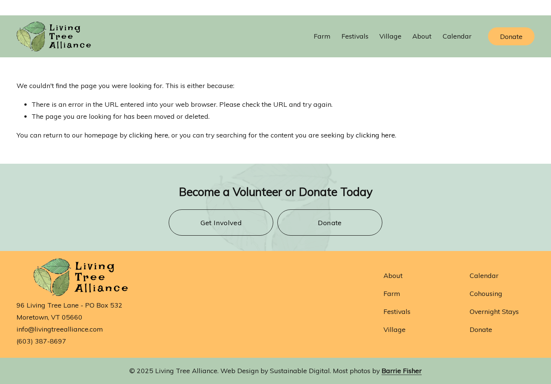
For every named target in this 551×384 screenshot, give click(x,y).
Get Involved (221, 222)
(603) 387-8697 (41, 341)
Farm (391, 293)
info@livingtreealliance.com (59, 329)
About (393, 275)
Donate (511, 36)
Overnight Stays (494, 311)
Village (394, 329)
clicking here (148, 135)
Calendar (457, 36)
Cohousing (486, 293)
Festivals (354, 36)
